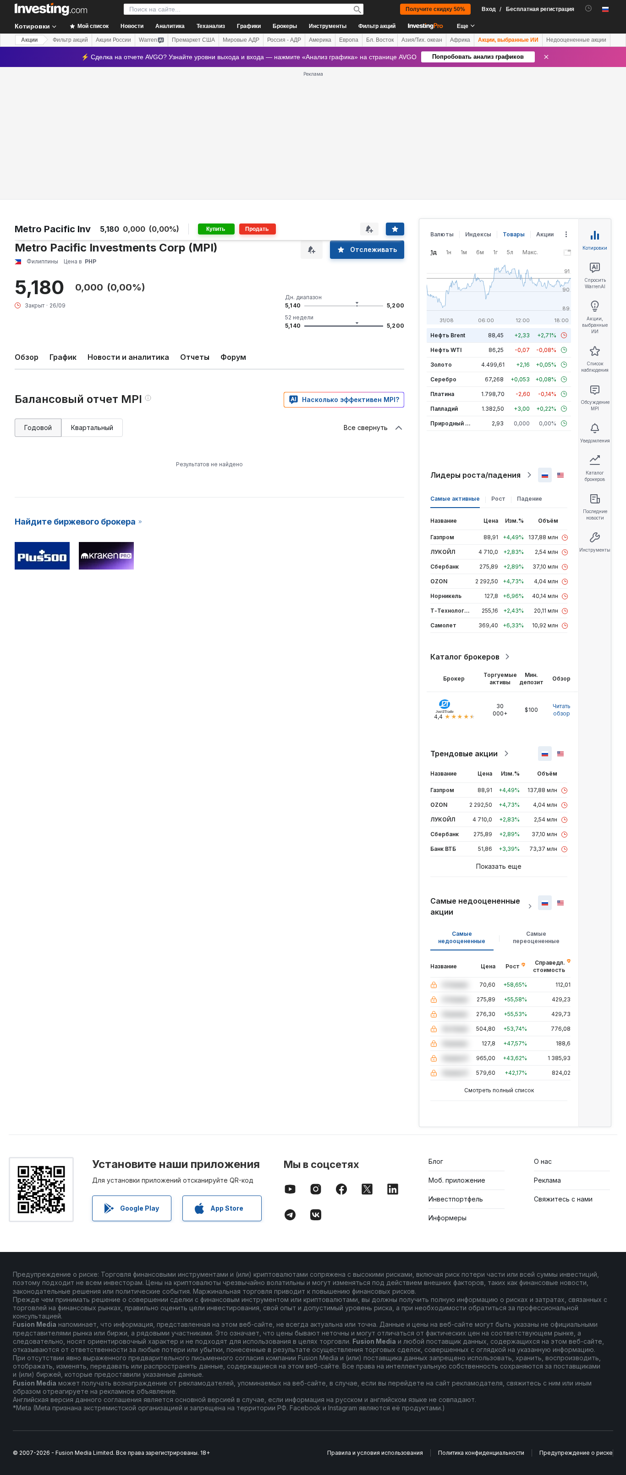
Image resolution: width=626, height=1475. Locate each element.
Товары (514, 234)
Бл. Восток (380, 40)
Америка (320, 40)
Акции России (113, 40)
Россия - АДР (284, 40)
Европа (348, 40)
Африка (460, 40)
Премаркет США (193, 40)
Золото (441, 364)
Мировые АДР (241, 40)
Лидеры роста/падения (475, 475)
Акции (29, 40)
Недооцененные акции (576, 40)
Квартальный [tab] (92, 427)
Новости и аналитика (128, 357)
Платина (442, 394)
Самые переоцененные (536, 937)
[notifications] (588, 8)
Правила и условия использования (375, 1452)
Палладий (444, 408)
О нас (543, 1161)
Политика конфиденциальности (481, 1452)
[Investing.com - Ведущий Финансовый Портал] (51, 9)
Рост (498, 498)
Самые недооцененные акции (475, 906)
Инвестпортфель (455, 1199)
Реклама (547, 1180)
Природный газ (452, 423)
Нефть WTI (445, 349)
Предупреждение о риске (576, 1452)
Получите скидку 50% (435, 9)
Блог (435, 1161)
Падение (529, 498)
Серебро (443, 379)
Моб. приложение (456, 1180)
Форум (233, 357)
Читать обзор (562, 710)
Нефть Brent (447, 335)
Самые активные (455, 498)
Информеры (447, 1218)
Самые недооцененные (461, 937)
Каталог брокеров (465, 656)
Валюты (442, 234)
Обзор (26, 357)
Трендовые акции (464, 753)
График (63, 357)
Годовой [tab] (38, 427)
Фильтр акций (376, 26)
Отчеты (194, 357)
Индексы (478, 234)
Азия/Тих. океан (421, 40)
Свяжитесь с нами (563, 1199)
